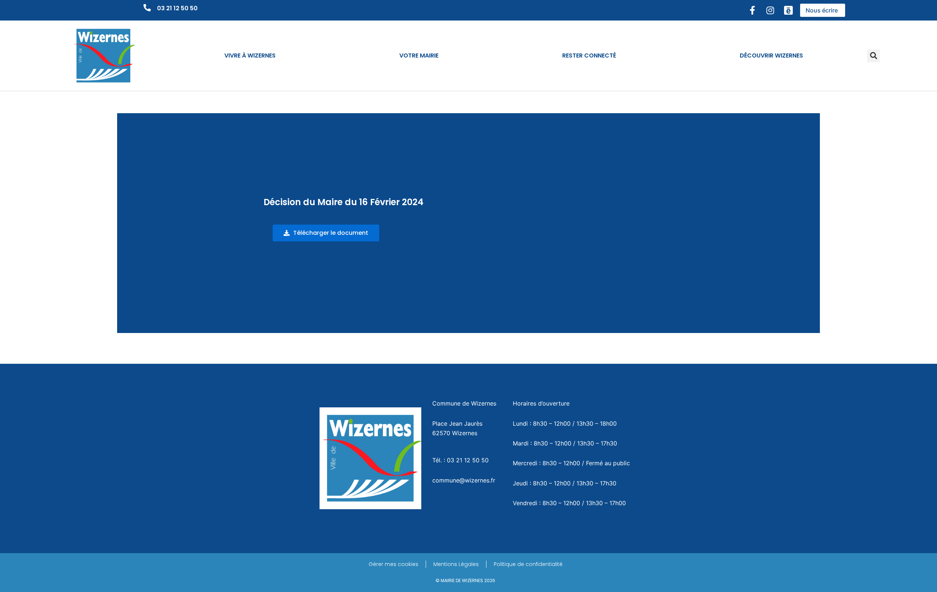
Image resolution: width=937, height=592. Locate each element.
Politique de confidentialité (528, 564)
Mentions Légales (456, 564)
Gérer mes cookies (393, 564)
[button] (873, 55)
